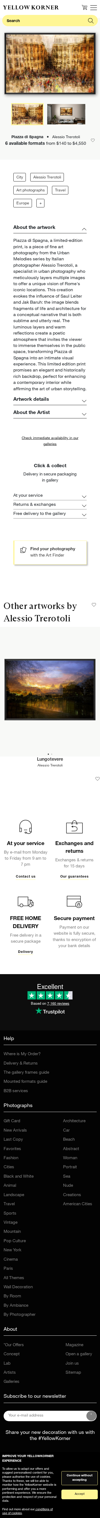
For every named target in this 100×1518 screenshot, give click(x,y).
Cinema (11, 1260)
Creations (72, 1195)
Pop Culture (15, 1241)
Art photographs (30, 191)
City (19, 178)
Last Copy (13, 1140)
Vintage (11, 1223)
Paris (8, 1269)
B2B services (16, 1091)
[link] (31, 7)
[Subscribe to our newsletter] (91, 1416)
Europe (22, 203)
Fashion (11, 1158)
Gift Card (12, 1121)
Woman (70, 1158)
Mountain (12, 1232)
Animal (10, 1186)
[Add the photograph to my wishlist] (97, 778)
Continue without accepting (79, 1478)
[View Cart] (84, 7)
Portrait (70, 1167)
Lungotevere (50, 760)
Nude (68, 1186)
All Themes (14, 1278)
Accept (79, 1494)
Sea (66, 1177)
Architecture (74, 1121)
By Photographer (20, 1315)
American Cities (77, 1204)
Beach (69, 1140)
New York (12, 1250)
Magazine (74, 1345)
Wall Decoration (18, 1287)
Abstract (71, 1149)
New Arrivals (15, 1131)
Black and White (19, 1177)
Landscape (14, 1195)
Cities (9, 1167)
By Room (12, 1296)
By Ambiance (16, 1306)
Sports (10, 1214)
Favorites (12, 1149)
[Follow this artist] (93, 604)
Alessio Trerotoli (47, 178)
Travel (60, 191)
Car (66, 1131)
